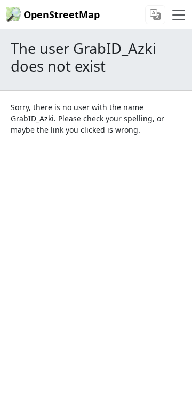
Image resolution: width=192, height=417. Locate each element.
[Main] (179, 15)
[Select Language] (155, 14)
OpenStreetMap (61, 14)
